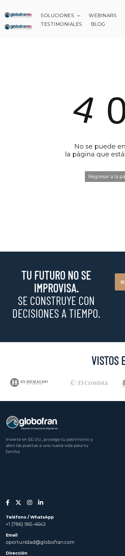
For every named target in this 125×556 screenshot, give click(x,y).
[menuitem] (60, 15)
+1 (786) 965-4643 (26, 524)
